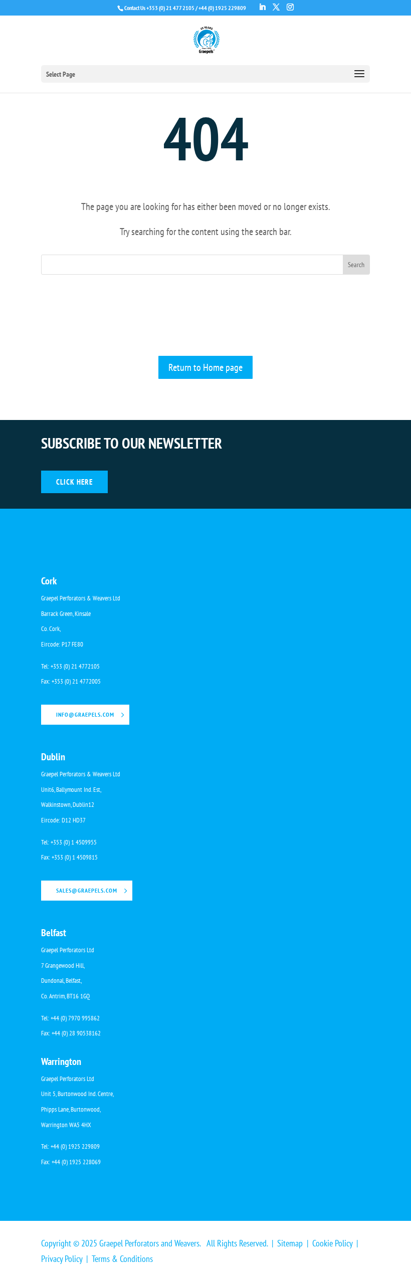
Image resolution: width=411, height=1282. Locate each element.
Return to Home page (205, 367)
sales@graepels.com (86, 890)
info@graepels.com (85, 714)
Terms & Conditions (122, 1258)
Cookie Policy (332, 1243)
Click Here (74, 482)
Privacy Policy (61, 1258)
